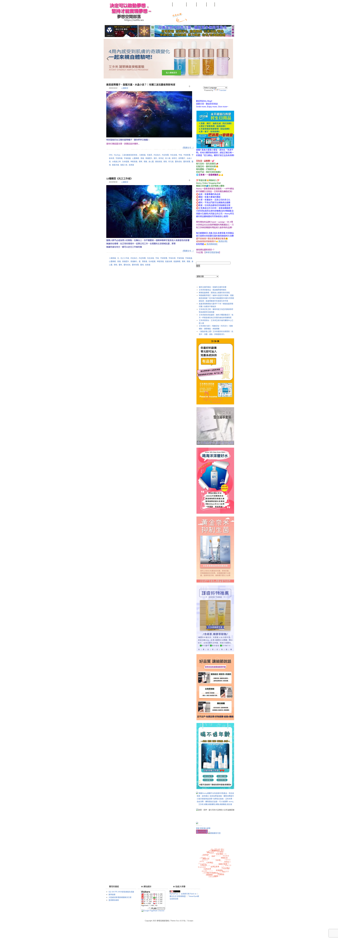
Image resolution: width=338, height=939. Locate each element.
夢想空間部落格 (129, 12)
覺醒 (145, 162)
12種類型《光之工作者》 (119, 178)
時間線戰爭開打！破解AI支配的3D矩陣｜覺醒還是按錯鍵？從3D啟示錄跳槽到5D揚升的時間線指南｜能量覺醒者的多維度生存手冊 (216, 298)
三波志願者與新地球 (129, 155)
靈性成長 (178, 162)
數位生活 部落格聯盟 (178, 896)
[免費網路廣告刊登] (214, 833)
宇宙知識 (119, 158)
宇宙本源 (172, 258)
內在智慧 (165, 155)
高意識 (131, 165)
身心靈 (151, 162)
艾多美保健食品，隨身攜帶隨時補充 (212, 290)
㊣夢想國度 (166, 5)
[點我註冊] (222, 241)
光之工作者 (124, 258)
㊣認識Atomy (179, 5)
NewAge (117, 155)
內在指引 (157, 155)
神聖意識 (133, 162)
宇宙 (180, 155)
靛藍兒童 (115, 165)
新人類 (167, 158)
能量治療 (168, 261)
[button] (168, 58)
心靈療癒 (135, 158)
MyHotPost (174, 894)
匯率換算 (112, 895)
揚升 (155, 158)
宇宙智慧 (186, 155)
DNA (110, 155)
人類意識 (142, 155)
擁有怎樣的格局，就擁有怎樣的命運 (212, 287)
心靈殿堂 (124, 88)
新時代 (174, 158)
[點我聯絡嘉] (211, 244)
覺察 (140, 162)
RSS (192, 19)
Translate (222, 90)
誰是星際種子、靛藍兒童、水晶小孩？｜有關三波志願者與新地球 (140, 84)
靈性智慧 (186, 162)
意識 (142, 158)
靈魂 (142, 265)
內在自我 (173, 155)
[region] (150, 58)
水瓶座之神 (116, 162)
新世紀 (161, 158)
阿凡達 (170, 162)
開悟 (165, 162)
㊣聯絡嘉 (201, 5)
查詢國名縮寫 (114, 900)
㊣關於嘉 (191, 5)
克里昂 (149, 155)
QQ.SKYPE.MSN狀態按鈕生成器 (121, 892)
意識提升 (148, 158)
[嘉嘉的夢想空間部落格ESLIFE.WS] (175, 892)
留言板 (210, 5)
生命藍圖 (125, 162)
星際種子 (181, 158)
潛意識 (144, 261)
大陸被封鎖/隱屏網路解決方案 (120, 897)
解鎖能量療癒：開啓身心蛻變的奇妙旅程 (214, 293)
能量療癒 (176, 261)
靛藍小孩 (123, 165)
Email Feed (201, 19)
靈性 (120, 265)
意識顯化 (133, 261)
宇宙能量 (127, 158)
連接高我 (158, 162)
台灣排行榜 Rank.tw (189, 894)
